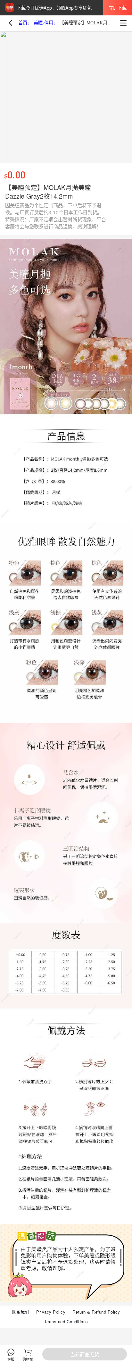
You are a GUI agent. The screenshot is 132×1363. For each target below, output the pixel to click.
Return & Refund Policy (96, 1312)
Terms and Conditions (66, 1321)
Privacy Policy (50, 1312)
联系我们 (20, 1312)
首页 (22, 22)
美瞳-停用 (43, 22)
